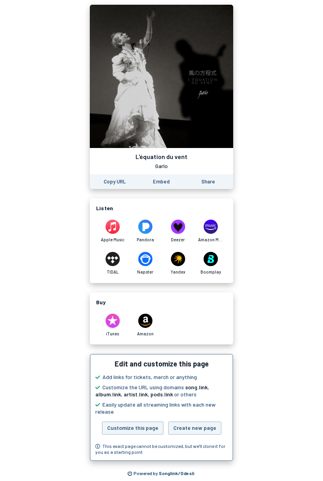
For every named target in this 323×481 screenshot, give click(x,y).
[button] (161, 407)
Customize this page (132, 427)
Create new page (194, 427)
